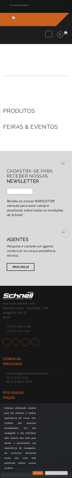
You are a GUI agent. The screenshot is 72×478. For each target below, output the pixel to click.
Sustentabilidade (19, 5)
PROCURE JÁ (20, 267)
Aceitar (38, 473)
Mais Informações (56, 473)
